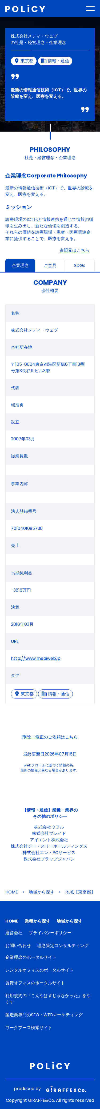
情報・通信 (58, 694)
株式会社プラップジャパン (49, 859)
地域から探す (41, 892)
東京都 (27, 694)
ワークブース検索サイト (28, 1028)
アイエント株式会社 (49, 840)
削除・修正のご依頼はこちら (50, 737)
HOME (11, 892)
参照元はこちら (74, 250)
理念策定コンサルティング (63, 946)
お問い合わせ (18, 946)
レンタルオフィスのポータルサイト (39, 970)
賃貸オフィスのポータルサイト (35, 983)
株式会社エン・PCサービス (49, 853)
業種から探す (37, 921)
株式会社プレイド (49, 833)
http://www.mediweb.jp (36, 658)
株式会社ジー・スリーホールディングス (49, 846)
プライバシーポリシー (50, 933)
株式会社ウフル (49, 827)
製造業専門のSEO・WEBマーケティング (44, 1015)
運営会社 (13, 933)
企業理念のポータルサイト (31, 957)
